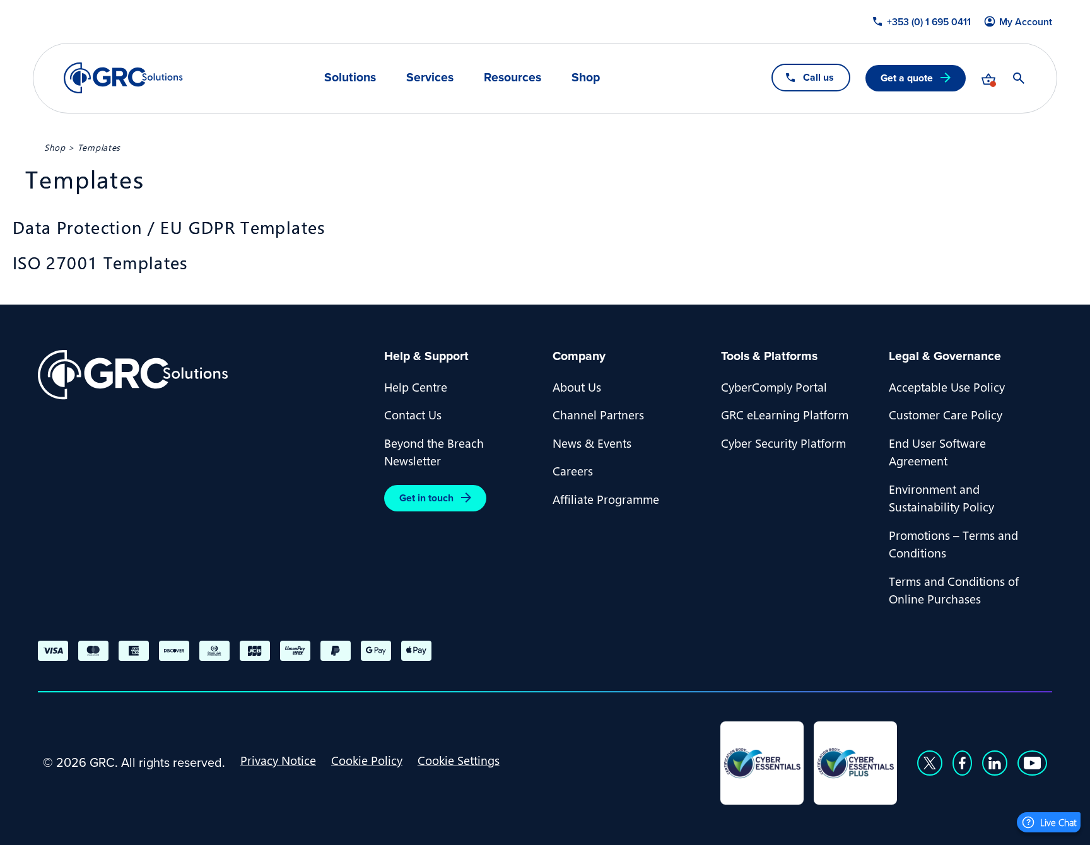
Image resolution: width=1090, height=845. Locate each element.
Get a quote (907, 78)
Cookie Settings (459, 760)
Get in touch (426, 498)
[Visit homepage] (123, 77)
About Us (577, 386)
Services (430, 77)
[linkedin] (994, 763)
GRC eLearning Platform (784, 414)
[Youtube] (1032, 763)
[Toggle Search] (1018, 78)
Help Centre (415, 386)
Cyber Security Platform (783, 442)
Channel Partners (598, 414)
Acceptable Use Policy (947, 386)
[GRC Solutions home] (203, 375)
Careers (573, 470)
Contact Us (413, 414)
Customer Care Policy (945, 414)
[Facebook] (962, 763)
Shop (585, 77)
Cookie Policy (366, 760)
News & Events (592, 442)
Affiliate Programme (606, 499)
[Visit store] (988, 78)
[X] (929, 763)
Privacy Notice (278, 760)
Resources (512, 77)
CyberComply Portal (774, 386)
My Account (1025, 22)
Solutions (350, 77)
